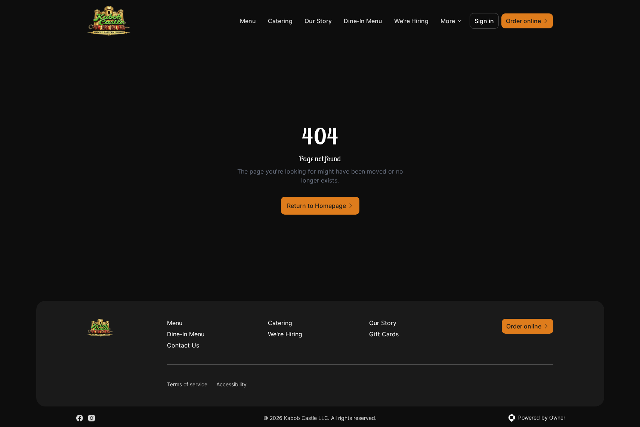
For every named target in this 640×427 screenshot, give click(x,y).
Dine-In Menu (363, 21)
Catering (280, 21)
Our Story (318, 21)
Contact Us (183, 345)
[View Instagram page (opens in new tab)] (91, 418)
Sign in (484, 21)
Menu (248, 21)
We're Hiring (411, 21)
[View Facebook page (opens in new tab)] (79, 418)
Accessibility (231, 384)
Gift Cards (384, 334)
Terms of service (187, 384)
